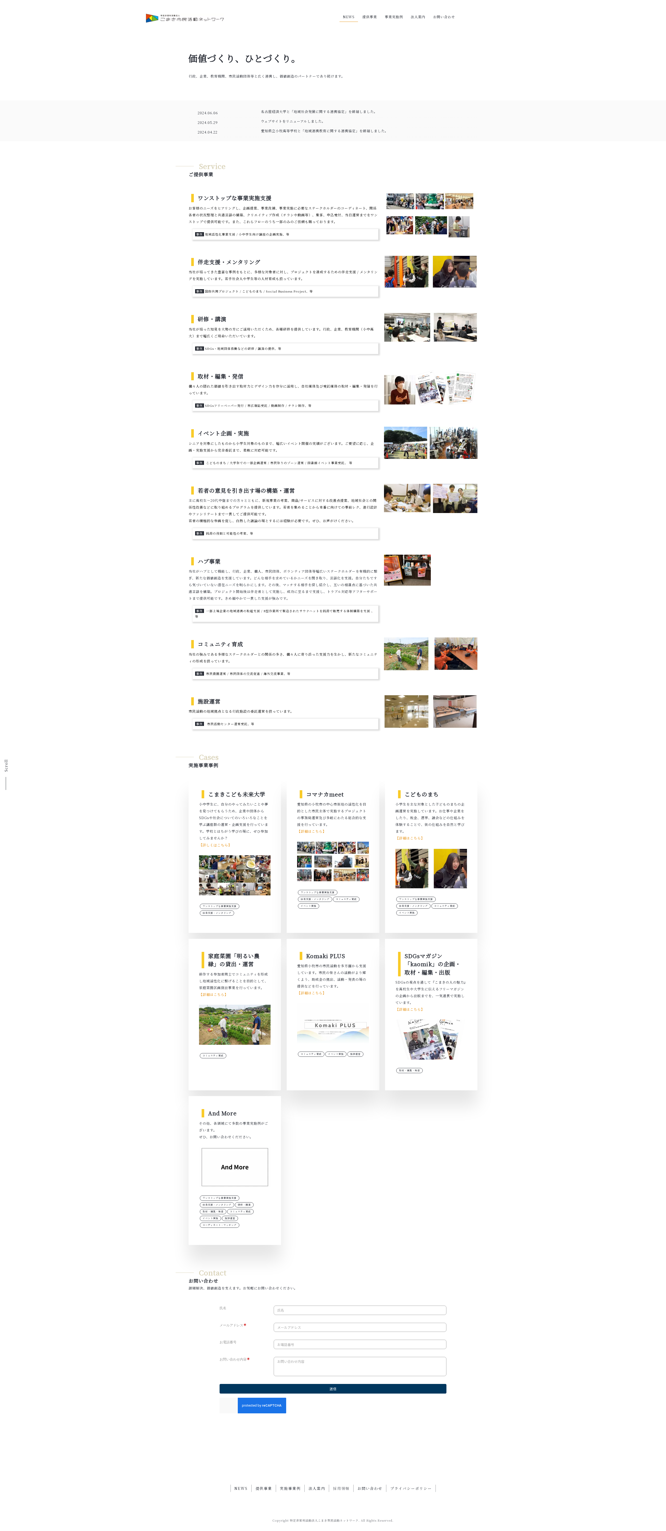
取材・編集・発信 (409, 1070)
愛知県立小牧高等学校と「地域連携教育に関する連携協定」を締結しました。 (324, 130)
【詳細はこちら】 (311, 831)
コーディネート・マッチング (219, 1225)
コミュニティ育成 (346, 899)
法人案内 (418, 16)
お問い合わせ (444, 16)
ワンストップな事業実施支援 (219, 906)
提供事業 (369, 16)
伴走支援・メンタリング (217, 913)
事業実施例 (394, 16)
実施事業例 (290, 1488)
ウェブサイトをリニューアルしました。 (293, 121)
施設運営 (355, 1054)
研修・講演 (244, 1204)
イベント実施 (308, 906)
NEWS (349, 16)
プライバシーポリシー (411, 1488)
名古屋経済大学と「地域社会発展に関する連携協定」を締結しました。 (319, 111)
